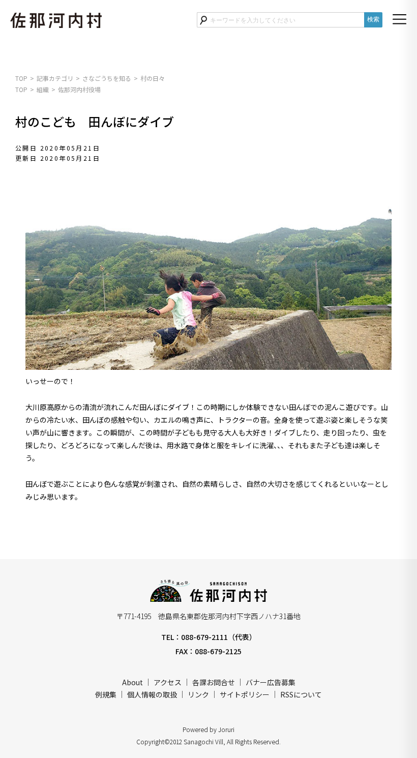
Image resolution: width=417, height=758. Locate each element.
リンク (198, 694)
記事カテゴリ (55, 78)
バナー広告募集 (270, 682)
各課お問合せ (213, 682)
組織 (43, 89)
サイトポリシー (245, 694)
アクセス (168, 682)
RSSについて (301, 694)
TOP (21, 78)
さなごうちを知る (106, 78)
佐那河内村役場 (79, 89)
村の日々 (152, 78)
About (132, 682)
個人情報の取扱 (152, 694)
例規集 (105, 694)
